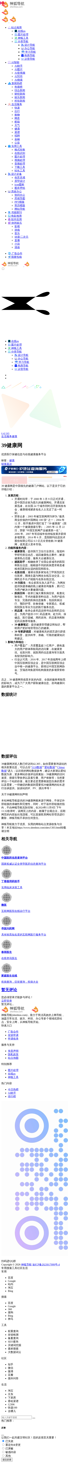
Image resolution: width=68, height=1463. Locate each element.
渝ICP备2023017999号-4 (46, 1264)
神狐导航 (26, 1264)
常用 (4, 1268)
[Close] (2, 1435)
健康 (14, 436)
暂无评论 (9, 990)
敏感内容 (10, 1452)
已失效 (9, 1441)
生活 (25, 1268)
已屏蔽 (9, 1448)
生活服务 (6, 436)
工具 (14, 1268)
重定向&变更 (13, 1444)
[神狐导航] (23, 265)
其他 (8, 1455)
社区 (19, 1268)
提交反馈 (7, 1459)
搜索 (9, 1268)
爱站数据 (49, 767)
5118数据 (37, 767)
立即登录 (6, 1000)
